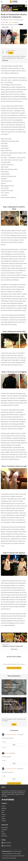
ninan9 (7, 753)
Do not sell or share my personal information (14, 856)
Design (3, 810)
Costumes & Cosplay (18, 19)
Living (3, 816)
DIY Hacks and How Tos (11, 734)
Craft (10, 19)
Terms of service (18, 851)
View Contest (14, 649)
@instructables (7, 842)
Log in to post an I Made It (14, 668)
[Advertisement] (14, 8)
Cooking (4, 814)
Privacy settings (17, 853)
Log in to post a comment (14, 783)
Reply (14, 745)
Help (3, 832)
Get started (4, 829)
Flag (4, 742)
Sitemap (4, 834)
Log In (14, 724)
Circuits (3, 806)
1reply (4, 747)
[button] (1, 1)
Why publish (5, 827)
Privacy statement (7, 853)
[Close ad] (26, 6)
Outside (3, 818)
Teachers (4, 821)
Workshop (4, 808)
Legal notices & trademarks (9, 858)
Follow (10, 53)
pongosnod (5, 19)
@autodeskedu (7, 845)
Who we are (4, 836)
